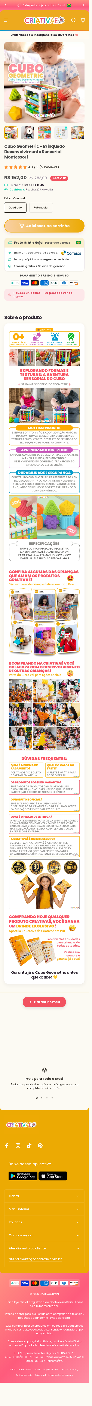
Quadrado (15, 207)
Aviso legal (40, 1375)
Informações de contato (60, 1375)
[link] (35, 1259)
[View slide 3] (47, 1098)
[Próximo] (83, 5)
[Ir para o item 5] (77, 132)
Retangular (41, 207)
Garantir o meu (47, 1002)
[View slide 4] (52, 1098)
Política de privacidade (46, 1369)
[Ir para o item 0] (11, 132)
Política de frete (24, 1375)
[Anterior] (6, 5)
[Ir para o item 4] (61, 132)
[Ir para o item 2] (27, 132)
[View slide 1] (36, 1098)
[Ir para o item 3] (44, 132)
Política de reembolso (21, 1369)
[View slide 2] (42, 1098)
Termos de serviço (70, 1369)
